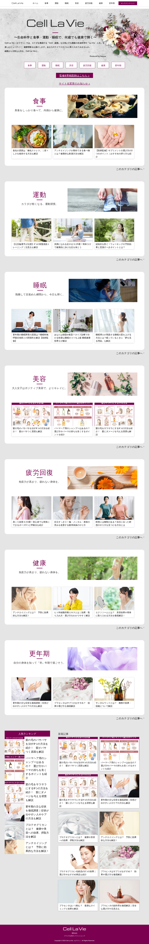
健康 (101, 3)
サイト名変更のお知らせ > (74, 83)
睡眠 (67, 3)
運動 (56, 3)
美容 (77, 3)
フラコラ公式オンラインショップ (74, 936)
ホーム (35, 3)
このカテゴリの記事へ (129, 169)
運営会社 (74, 933)
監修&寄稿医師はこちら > (74, 75)
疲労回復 (89, 3)
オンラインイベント (128, 3)
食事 (46, 3)
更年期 (112, 3)
